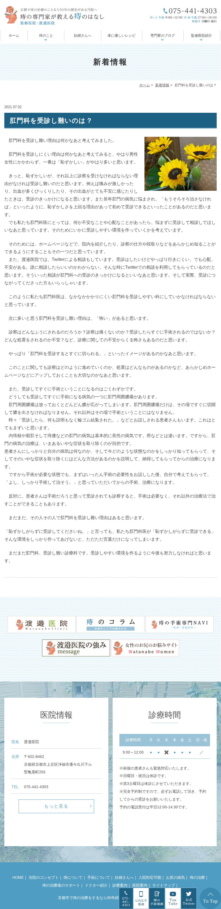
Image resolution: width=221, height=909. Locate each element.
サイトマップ (163, 885)
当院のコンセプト (44, 877)
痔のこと (46, 35)
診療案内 (119, 885)
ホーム (14, 35)
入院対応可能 (150, 877)
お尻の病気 (175, 877)
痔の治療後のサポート (61, 885)
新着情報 (162, 85)
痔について (73, 877)
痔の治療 (197, 877)
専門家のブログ (162, 35)
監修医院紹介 (201, 35)
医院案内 (139, 885)
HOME (18, 877)
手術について (98, 877)
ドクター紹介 (96, 885)
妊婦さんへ (82, 35)
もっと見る (56, 806)
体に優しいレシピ (122, 35)
